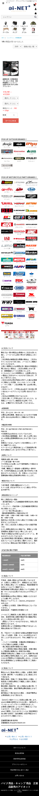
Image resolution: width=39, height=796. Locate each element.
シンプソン (31, 290)
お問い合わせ (19, 775)
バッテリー (15, 26)
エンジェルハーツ (19, 192)
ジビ (7, 227)
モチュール (19, 262)
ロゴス (31, 154)
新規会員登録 (19, 753)
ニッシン (19, 269)
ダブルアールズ (6, 318)
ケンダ (31, 241)
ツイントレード (6, 304)
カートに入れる (10, 121)
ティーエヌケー (31, 297)
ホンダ (19, 234)
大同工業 (7, 213)
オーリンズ (7, 276)
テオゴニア (7, 168)
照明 (33, 32)
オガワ (19, 161)
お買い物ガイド (26, 737)
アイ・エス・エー (7, 241)
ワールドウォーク (31, 311)
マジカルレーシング (19, 248)
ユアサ (7, 326)
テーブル (6, 32)
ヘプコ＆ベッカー (31, 227)
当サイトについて (19, 748)
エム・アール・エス (7, 269)
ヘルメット (24, 26)
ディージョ (7, 147)
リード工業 (7, 248)
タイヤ (5, 26)
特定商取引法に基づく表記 (19, 770)
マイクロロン (31, 255)
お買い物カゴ (12, 737)
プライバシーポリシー (19, 764)
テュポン (19, 304)
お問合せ (14, 739)
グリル (24, 32)
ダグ (19, 147)
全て (3, 38)
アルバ (19, 185)
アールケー (19, 283)
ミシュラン (19, 255)
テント (33, 26)
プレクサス (19, 276)
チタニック (19, 297)
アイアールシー (31, 234)
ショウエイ (19, 290)
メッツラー (7, 255)
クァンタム (7, 283)
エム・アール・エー (31, 262)
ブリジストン (19, 199)
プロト (31, 276)
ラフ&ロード (31, 283)
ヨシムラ (31, 318)
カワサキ (19, 241)
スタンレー (31, 161)
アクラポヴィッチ (7, 185)
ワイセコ (19, 311)
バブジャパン (31, 199)
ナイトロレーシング (31, 269)
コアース (7, 206)
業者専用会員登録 (19, 759)
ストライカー (7, 297)
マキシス (31, 248)
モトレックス (7, 262)
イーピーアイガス (31, 147)
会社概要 (24, 739)
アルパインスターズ (31, 185)
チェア (15, 32)
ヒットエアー (7, 234)
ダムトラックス (19, 206)
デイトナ (31, 206)
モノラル (7, 161)
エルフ (19, 220)
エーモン (7, 192)
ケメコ (19, 154)
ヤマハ (19, 318)
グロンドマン (19, 227)
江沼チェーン (7, 220)
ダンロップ (19, 213)
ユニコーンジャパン (31, 304)
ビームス (7, 199)
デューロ (31, 213)
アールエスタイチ (7, 290)
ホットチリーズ (6, 154)
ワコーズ (7, 311)
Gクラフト (31, 220)
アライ (31, 192)
